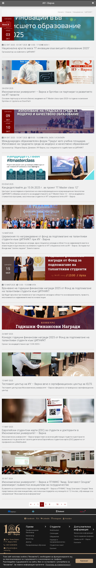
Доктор (28, 542)
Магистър (29, 539)
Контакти (77, 542)
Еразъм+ (53, 548)
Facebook (30, 518)
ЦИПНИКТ (88, 12)
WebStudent (54, 530)
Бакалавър (30, 536)
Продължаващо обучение (36, 545)
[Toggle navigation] (3, 3)
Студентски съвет (57, 545)
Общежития (54, 536)
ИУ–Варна (48, 3)
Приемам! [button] (84, 561)
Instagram (57, 518)
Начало (61, 12)
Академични (78, 12)
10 (57, 504)
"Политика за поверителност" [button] (58, 565)
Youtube (68, 518)
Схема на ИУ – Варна (82, 539)
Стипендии (54, 533)
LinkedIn (46, 518)
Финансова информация (83, 533)
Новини (68, 12)
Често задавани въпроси (83, 536)
